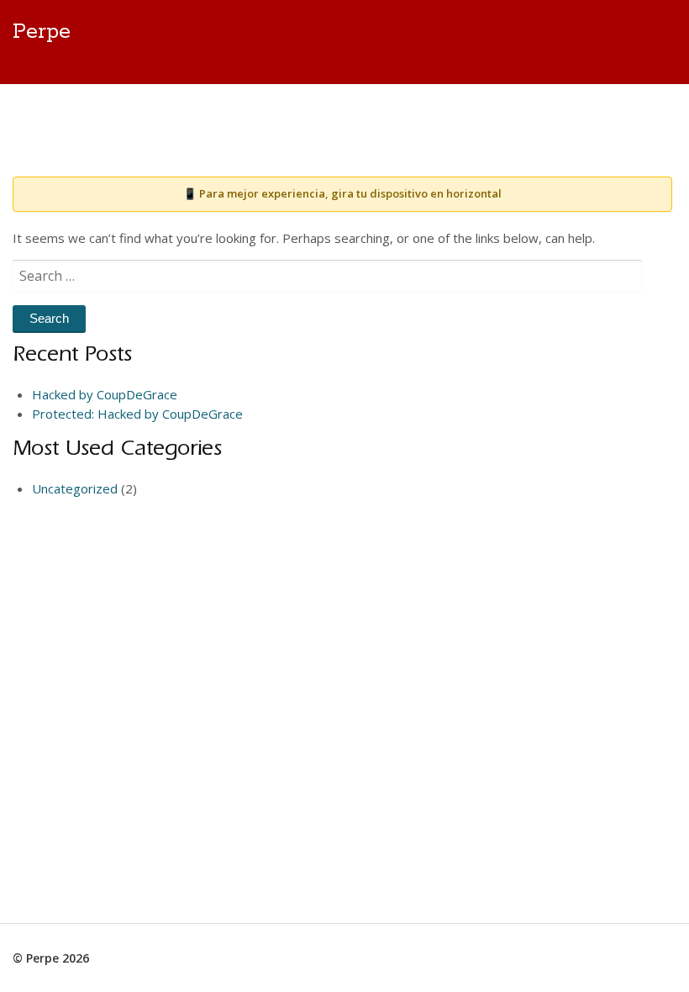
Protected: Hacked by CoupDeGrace (137, 413)
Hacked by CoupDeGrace (104, 394)
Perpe (42, 31)
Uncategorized (75, 488)
